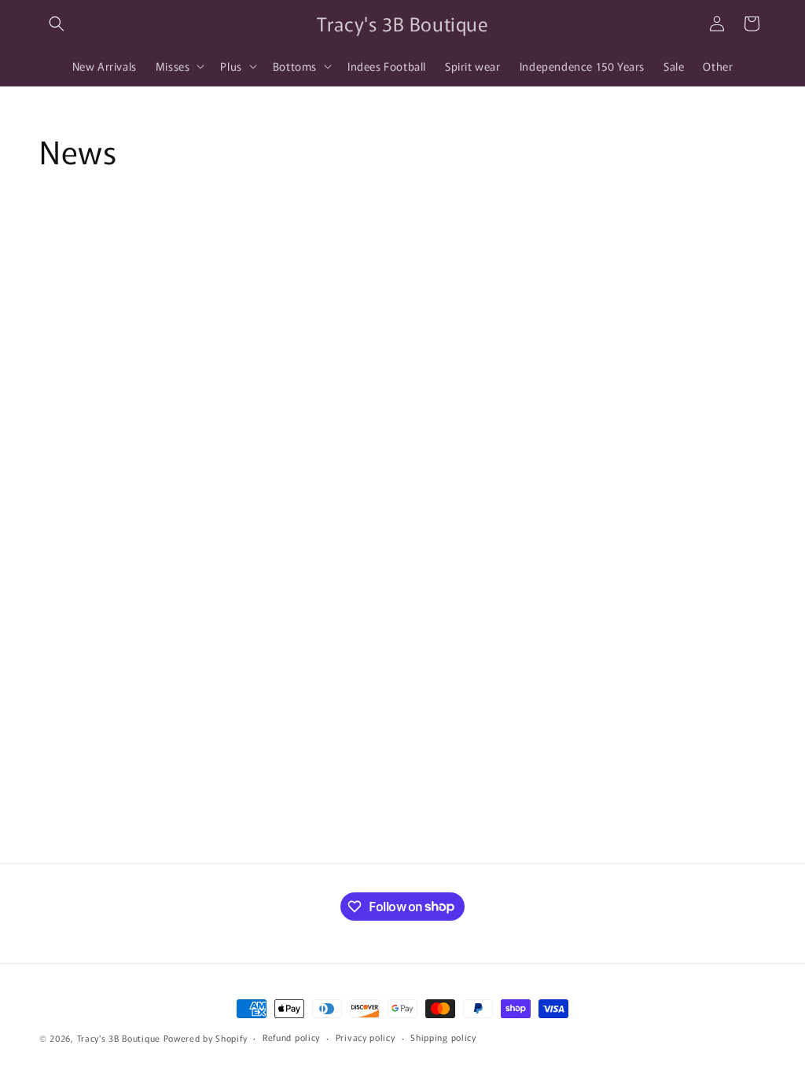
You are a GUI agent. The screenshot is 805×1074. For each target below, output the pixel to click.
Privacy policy (365, 1037)
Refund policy (291, 1037)
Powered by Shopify (206, 1038)
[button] (56, 23)
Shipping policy (443, 1037)
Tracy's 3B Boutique (118, 1038)
